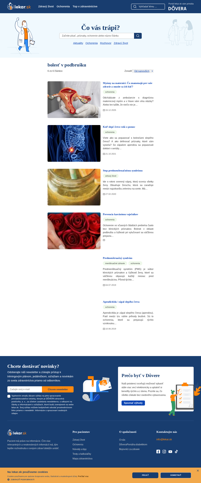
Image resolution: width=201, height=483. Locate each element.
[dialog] (100, 475)
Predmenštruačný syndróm (117, 258)
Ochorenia (63, 6)
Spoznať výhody (133, 403)
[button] (48, 479)
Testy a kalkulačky (82, 454)
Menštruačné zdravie (115, 263)
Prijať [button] (145, 475)
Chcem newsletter (58, 389)
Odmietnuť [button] (175, 475)
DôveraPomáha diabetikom (133, 444)
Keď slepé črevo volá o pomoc (119, 126)
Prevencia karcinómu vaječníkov (120, 214)
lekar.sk (15, 407)
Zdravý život (46, 6)
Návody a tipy (80, 449)
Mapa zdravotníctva (82, 458)
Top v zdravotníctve (85, 6)
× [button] (198, 471)
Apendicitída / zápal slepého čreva (121, 301)
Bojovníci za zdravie (129, 449)
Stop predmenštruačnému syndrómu (122, 170)
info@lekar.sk (164, 439)
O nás (122, 440)
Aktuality (78, 43)
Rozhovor (105, 43)
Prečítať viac (83, 476)
